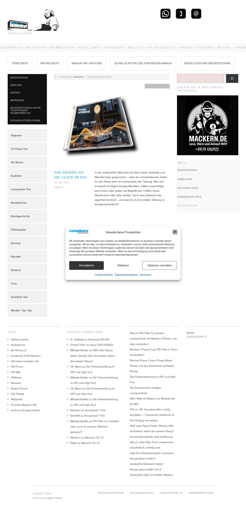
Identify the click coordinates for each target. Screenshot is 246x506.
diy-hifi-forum (19, 350)
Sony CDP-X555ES (101, 345)
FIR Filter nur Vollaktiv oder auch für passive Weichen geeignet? (94, 426)
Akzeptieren (86, 265)
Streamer (16, 270)
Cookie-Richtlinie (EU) (171, 492)
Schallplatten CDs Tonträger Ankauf (143, 63)
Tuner (14, 283)
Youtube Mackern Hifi (24, 405)
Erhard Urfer (78, 345)
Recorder (16, 256)
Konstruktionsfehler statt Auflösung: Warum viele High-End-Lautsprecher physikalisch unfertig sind (152, 442)
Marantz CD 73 (94, 437)
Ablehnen (123, 265)
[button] (175, 232)
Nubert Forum (19, 388)
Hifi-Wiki (16, 372)
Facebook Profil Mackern (26, 356)
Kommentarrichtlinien (201, 492)
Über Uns (16, 85)
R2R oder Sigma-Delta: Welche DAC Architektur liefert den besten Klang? (92, 355)
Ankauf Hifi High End (86, 63)
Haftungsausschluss (142, 492)
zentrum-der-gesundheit (25, 410)
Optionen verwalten (159, 265)
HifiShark (16, 377)
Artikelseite (49, 63)
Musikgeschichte (20, 216)
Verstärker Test (19, 297)
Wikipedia (16, 399)
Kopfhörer (16, 176)
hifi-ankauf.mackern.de (24, 361)
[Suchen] (232, 78)
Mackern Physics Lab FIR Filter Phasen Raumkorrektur (25, 110)
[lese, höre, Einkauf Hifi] (34, 18)
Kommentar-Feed (189, 196)
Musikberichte (18, 202)
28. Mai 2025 (61, 182)
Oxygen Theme (54, 498)
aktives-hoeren (20, 339)
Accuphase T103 (95, 410)
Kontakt (15, 92)
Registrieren (187, 170)
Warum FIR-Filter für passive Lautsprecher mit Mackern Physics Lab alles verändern (153, 338)
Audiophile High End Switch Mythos (151, 475)
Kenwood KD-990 (99, 339)
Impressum (145, 274)
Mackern (58, 187)
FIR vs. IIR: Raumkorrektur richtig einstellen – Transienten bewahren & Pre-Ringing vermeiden (152, 415)
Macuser (16, 383)
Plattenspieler (18, 229)
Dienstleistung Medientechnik (207, 63)
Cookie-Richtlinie (104, 274)
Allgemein (16, 135)
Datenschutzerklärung (126, 274)
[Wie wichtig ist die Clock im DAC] (99, 126)
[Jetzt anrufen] (181, 13)
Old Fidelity (17, 394)
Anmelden (184, 179)
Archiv (190, 332)
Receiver (16, 243)
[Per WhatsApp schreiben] (165, 13)
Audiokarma (18, 345)
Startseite (20, 63)
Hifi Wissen (17, 162)
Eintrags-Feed (188, 187)
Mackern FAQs (19, 77)
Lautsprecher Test (21, 189)
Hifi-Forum (17, 366)
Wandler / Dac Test (21, 310)
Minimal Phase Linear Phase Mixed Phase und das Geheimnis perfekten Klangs (152, 365)
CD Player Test (19, 149)
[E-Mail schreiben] (196, 13)
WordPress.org (187, 205)
